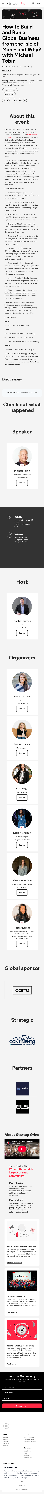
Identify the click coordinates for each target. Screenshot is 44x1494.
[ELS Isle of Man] (22, 1107)
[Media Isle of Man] (22, 1088)
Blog (25, 1453)
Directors (6, 1445)
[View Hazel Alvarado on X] (22, 923)
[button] (33, 3)
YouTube (26, 1455)
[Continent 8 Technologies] (22, 1040)
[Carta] (22, 990)
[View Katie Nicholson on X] (22, 828)
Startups (6, 1441)
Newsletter (27, 1451)
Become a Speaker (30, 1441)
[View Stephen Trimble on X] (22, 616)
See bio (22, 483)
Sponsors (6, 1443)
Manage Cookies (22, 1489)
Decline (22, 1485)
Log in (39, 3)
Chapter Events (29, 1439)
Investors (6, 1437)
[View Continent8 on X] (22, 466)
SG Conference (29, 1437)
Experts (5, 1439)
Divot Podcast (28, 1457)
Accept (22, 1481)
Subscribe (21, 1406)
